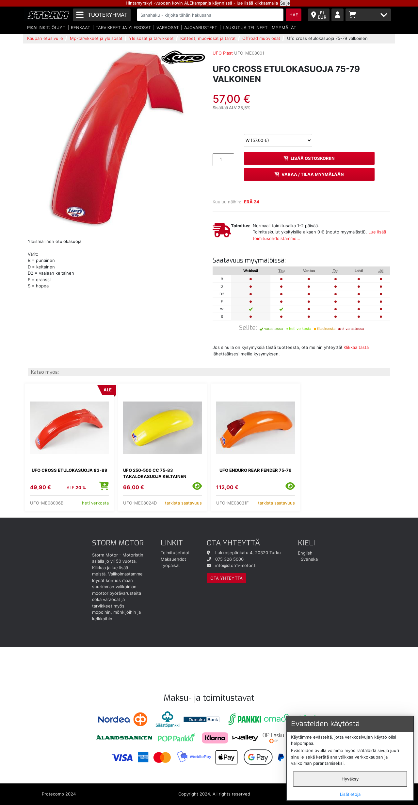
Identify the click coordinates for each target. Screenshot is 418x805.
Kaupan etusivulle (45, 38)
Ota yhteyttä (226, 578)
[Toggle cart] (368, 15)
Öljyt (58, 27)
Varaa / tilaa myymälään (312, 174)
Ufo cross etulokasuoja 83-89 (69, 470)
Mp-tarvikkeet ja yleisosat (96, 38)
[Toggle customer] (337, 15)
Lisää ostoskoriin (313, 158)
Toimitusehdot (175, 552)
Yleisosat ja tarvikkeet (151, 38)
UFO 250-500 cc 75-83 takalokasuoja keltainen (154, 473)
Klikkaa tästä (356, 347)
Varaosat (167, 27)
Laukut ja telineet (245, 27)
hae (293, 14)
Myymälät (284, 27)
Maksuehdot (173, 559)
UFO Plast (223, 53)
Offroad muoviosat (261, 38)
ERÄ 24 (251, 201)
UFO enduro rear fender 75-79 (255, 470)
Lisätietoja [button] (350, 794)
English (305, 552)
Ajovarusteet (200, 27)
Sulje (285, 3)
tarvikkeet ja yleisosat (123, 27)
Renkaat (80, 27)
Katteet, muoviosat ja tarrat (208, 38)
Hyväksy (350, 778)
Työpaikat (170, 565)
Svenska (309, 559)
